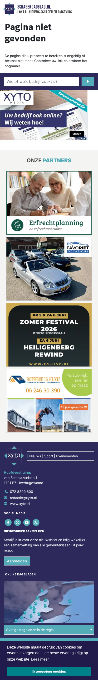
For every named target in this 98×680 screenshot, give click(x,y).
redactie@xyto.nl (23, 498)
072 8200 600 (21, 492)
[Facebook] (8, 523)
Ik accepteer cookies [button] (49, 671)
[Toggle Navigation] (88, 9)
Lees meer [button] (40, 659)
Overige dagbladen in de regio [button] (30, 630)
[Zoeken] (88, 81)
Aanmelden (17, 561)
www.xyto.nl (20, 504)
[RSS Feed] (36, 523)
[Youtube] (27, 523)
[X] (17, 523)
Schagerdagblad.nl (34, 6)
